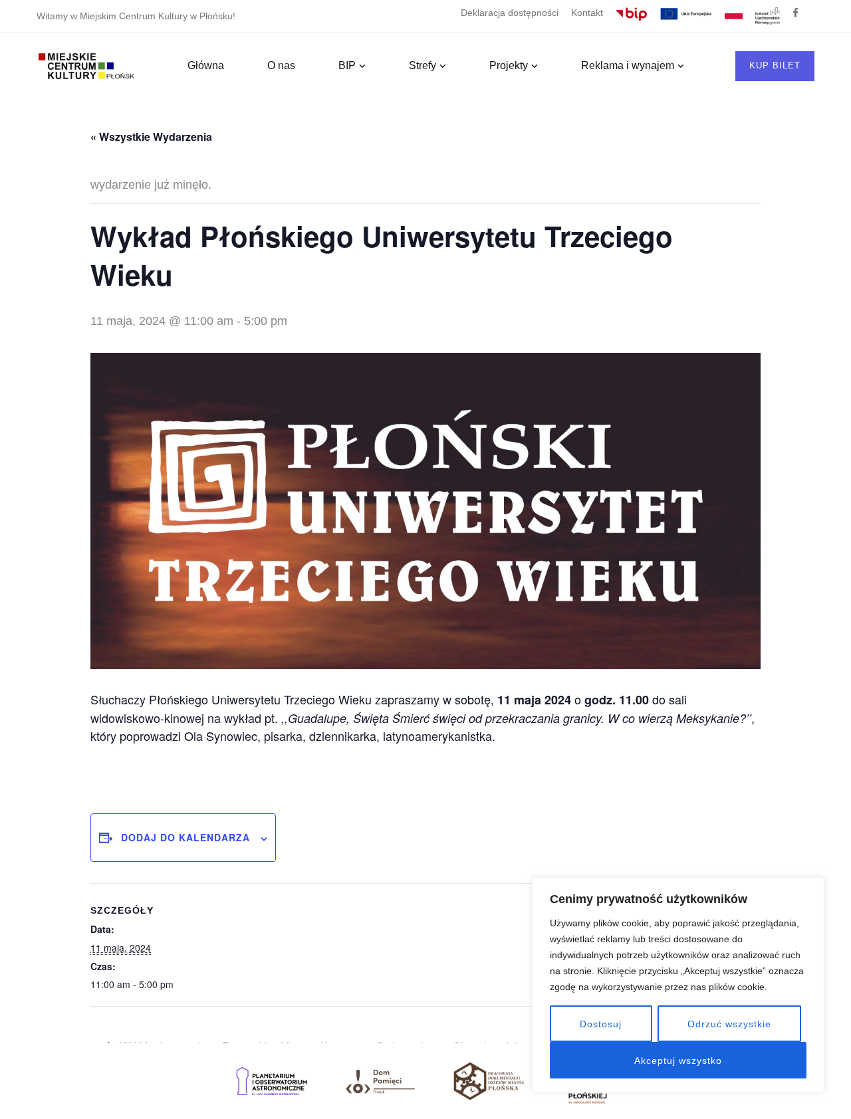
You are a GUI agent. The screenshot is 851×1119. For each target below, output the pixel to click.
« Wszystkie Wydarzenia (151, 136)
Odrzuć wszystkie (729, 1024)
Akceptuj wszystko (678, 1060)
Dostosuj (601, 1024)
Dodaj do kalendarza (185, 837)
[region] (678, 984)
